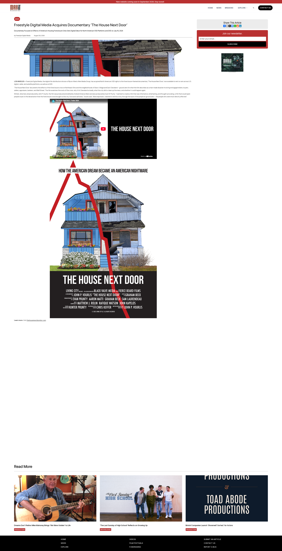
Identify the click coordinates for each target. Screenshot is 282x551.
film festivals (136, 543)
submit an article (212, 539)
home (63, 539)
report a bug (210, 547)
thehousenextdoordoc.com (36, 320)
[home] (15, 8)
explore (65, 547)
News (17, 19)
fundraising (135, 547)
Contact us (209, 543)
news (63, 543)
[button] (243, 8)
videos (132, 539)
